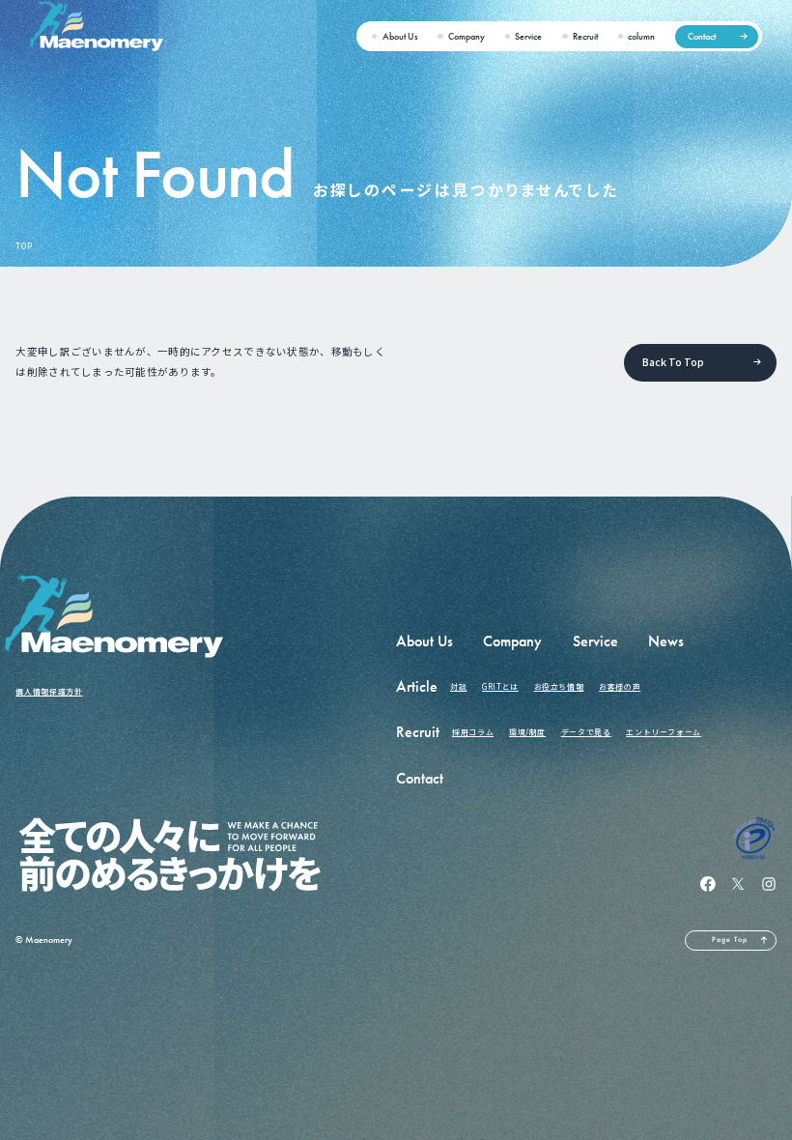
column (641, 36)
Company (466, 36)
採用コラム (473, 732)
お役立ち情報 (559, 686)
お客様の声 (619, 686)
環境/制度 (527, 732)
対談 (458, 686)
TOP (23, 246)
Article (417, 686)
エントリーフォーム (663, 732)
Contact (702, 36)
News (666, 641)
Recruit (585, 36)
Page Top (730, 939)
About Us (400, 36)
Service (528, 36)
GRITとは (500, 686)
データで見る (586, 732)
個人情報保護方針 (48, 691)
